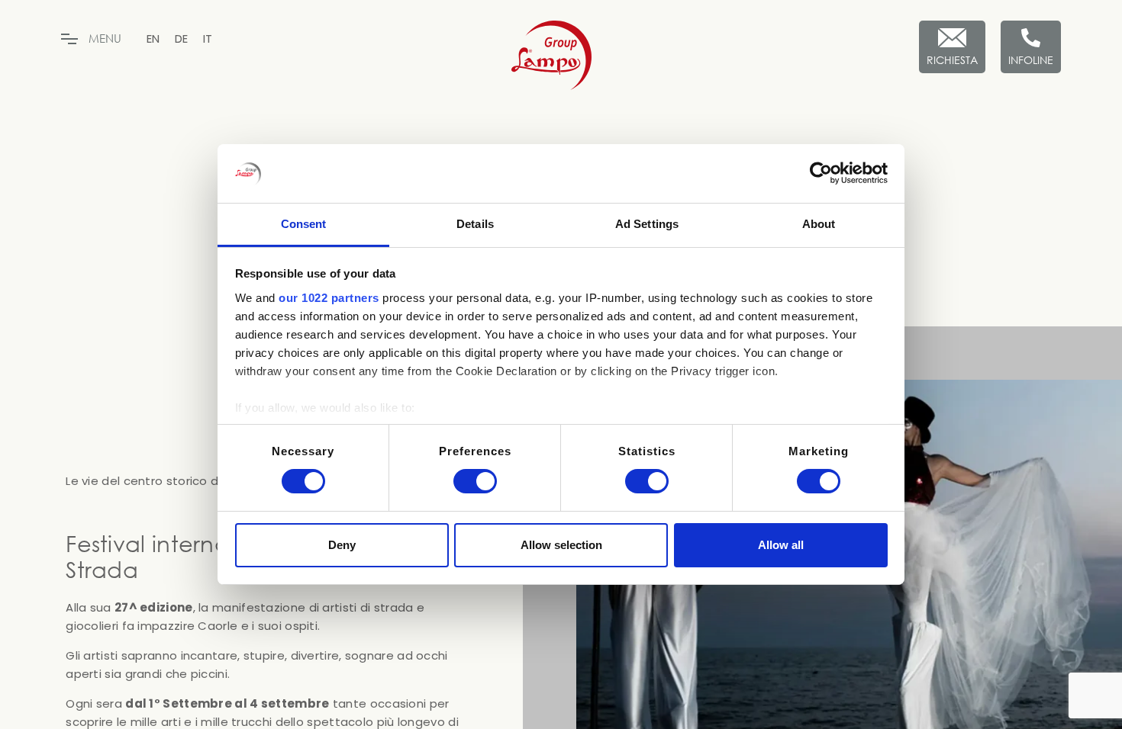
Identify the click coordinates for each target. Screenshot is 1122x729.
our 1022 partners (329, 297)
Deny (342, 544)
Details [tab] (475, 223)
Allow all (781, 544)
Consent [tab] (304, 223)
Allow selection (561, 544)
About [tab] (819, 223)
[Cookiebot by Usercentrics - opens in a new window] (821, 173)
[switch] (475, 481)
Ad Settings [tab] (647, 223)
